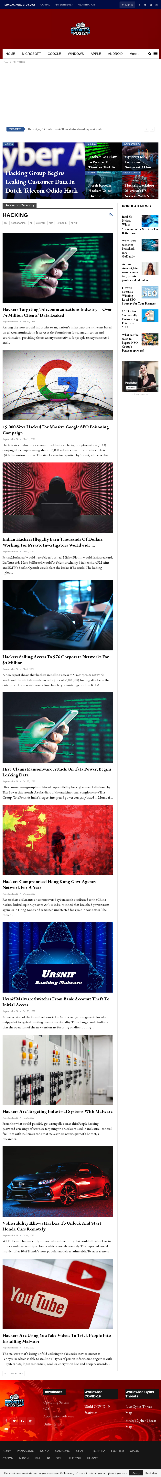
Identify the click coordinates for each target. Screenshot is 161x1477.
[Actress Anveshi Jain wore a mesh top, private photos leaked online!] (150, 268)
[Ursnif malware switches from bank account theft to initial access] (58, 957)
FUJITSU (75, 1458)
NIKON (24, 1458)
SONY (7, 1451)
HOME (10, 53)
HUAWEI (93, 1458)
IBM (37, 1458)
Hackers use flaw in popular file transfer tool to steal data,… (102, 164)
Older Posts (14, 1373)
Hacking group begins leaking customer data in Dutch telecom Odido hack (41, 182)
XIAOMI (135, 1451)
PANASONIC (25, 1451)
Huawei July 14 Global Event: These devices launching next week (65, 129)
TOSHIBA (98, 1451)
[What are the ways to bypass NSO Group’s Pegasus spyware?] (150, 339)
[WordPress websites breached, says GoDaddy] (150, 245)
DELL (59, 1458)
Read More (151, 1473)
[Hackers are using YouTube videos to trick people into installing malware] (58, 1294)
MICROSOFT (31, 53)
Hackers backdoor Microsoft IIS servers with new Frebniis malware (139, 193)
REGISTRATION (86, 4)
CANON (8, 1458)
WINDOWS (76, 53)
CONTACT (46, 4)
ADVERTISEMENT (65, 4)
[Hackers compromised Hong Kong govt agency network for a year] (58, 840)
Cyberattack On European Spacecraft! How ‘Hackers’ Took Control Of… (138, 167)
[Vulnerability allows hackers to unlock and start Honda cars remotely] (58, 1181)
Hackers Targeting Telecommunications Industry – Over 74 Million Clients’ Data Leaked (57, 312)
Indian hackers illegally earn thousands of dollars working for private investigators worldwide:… (53, 542)
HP (48, 1458)
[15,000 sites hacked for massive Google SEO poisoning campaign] (58, 385)
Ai (31, 223)
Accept (136, 1473)
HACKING (8, 144)
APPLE (96, 53)
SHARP (81, 1451)
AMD (51, 223)
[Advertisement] (80, 95)
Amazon (40, 223)
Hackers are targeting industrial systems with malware (58, 1111)
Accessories (18, 223)
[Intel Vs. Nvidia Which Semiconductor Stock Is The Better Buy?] (150, 221)
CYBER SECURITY (131, 144)
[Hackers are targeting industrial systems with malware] (58, 1070)
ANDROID (115, 53)
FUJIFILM (117, 1451)
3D (5, 223)
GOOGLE (54, 53)
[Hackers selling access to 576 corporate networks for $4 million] (58, 615)
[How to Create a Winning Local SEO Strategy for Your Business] (150, 292)
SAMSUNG (62, 1451)
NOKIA (44, 1451)
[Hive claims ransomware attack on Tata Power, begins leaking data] (58, 727)
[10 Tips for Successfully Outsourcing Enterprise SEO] (150, 315)
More (133, 53)
